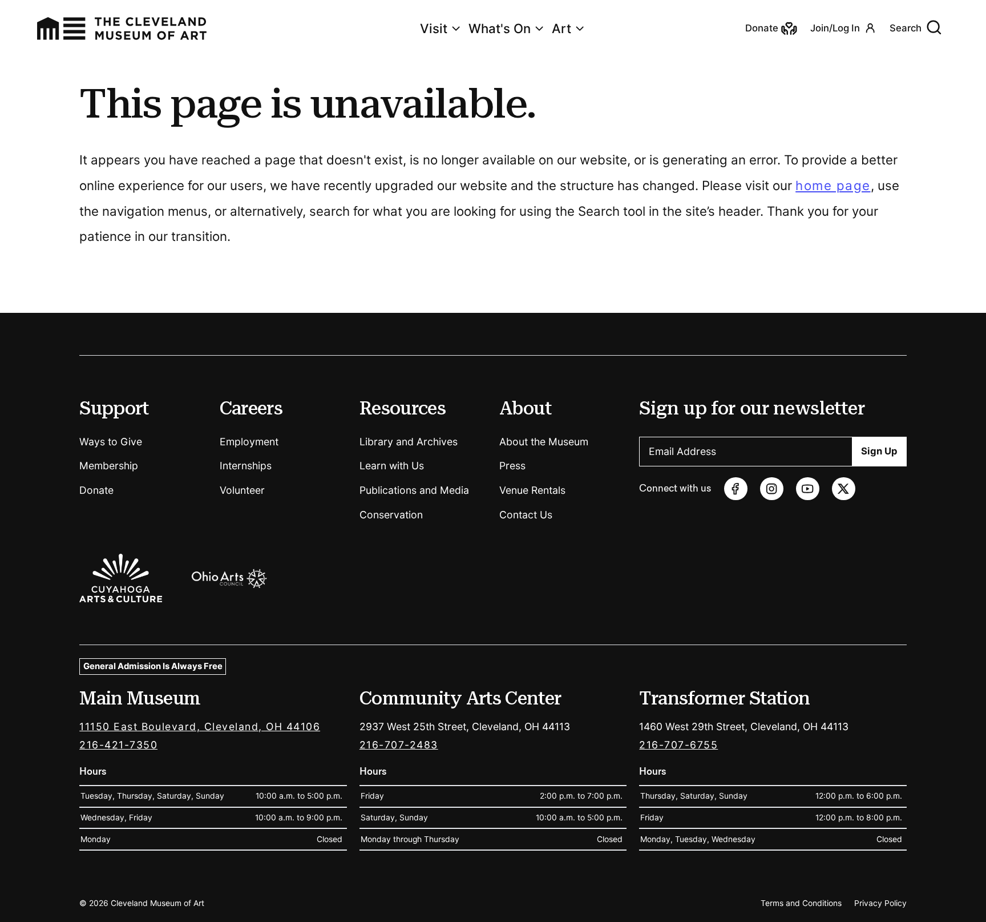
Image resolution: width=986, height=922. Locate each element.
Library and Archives (408, 442)
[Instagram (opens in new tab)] (771, 489)
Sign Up (879, 451)
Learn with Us (391, 466)
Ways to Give (110, 442)
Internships (246, 466)
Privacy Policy (880, 903)
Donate (96, 490)
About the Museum (543, 442)
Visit (433, 28)
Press (512, 466)
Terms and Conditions (801, 903)
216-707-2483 (398, 745)
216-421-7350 (118, 745)
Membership (108, 466)
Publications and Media (414, 490)
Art (561, 28)
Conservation (391, 515)
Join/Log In (835, 28)
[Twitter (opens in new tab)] (843, 489)
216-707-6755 (678, 745)
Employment (249, 442)
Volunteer (242, 490)
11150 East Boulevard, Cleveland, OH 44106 (199, 726)
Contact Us (525, 515)
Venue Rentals (532, 490)
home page (832, 185)
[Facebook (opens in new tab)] (735, 489)
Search (906, 28)
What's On (499, 28)
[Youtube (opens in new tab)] (807, 489)
